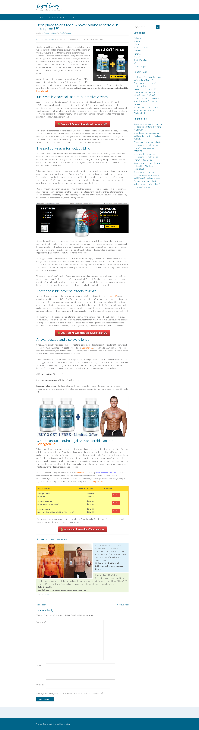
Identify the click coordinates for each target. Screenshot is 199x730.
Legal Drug (47, 5)
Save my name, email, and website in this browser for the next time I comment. (68, 693)
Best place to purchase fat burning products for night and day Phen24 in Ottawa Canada (148, 127)
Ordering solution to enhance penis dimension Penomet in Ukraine (146, 101)
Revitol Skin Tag (140, 60)
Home (41, 17)
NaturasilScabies (141, 47)
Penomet (137, 54)
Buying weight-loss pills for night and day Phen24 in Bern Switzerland (148, 166)
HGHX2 (137, 44)
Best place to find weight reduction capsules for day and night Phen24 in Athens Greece (147, 175)
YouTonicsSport (140, 66)
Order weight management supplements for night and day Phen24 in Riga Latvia (146, 157)
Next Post (40, 604)
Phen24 (137, 57)
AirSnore (137, 38)
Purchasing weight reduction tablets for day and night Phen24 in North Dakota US (147, 184)
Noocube (137, 50)
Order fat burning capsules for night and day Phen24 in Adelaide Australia (147, 136)
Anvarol (46, 595)
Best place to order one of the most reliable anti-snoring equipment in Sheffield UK (146, 86)
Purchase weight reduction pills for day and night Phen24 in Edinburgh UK (147, 110)
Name (39, 665)
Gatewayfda (47, 724)
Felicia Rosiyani (65, 33)
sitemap (68, 724)
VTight (136, 63)
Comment (41, 622)
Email (39, 675)
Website (40, 684)
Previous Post (122, 604)
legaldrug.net (61, 724)
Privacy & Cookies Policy (61, 17)
